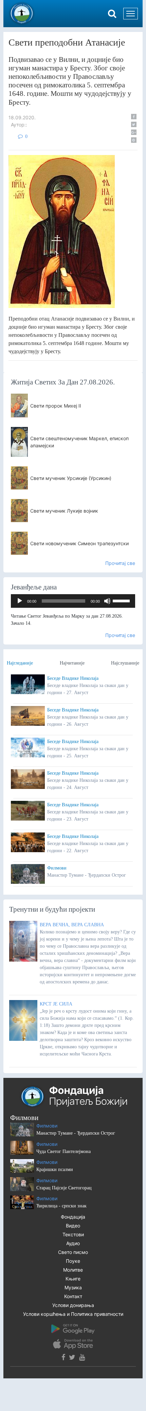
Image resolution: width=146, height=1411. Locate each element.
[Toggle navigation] (130, 13)
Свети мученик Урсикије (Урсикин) (70, 478)
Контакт (73, 1296)
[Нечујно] (107, 601)
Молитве (73, 1270)
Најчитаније (72, 663)
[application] (73, 601)
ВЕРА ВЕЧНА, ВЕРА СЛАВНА (72, 924)
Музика (73, 1287)
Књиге (73, 1278)
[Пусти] (19, 601)
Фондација (73, 1217)
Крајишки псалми (54, 1169)
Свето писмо (73, 1252)
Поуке (73, 1261)
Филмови (57, 868)
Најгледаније (20, 663)
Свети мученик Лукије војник (64, 511)
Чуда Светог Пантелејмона (63, 1151)
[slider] (122, 600)
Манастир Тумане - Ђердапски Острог (75, 1133)
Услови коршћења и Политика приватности (73, 1314)
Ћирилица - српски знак (61, 1205)
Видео (73, 1225)
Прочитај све (120, 563)
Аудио (73, 1243)
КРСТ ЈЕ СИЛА (56, 1003)
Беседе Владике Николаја (72, 678)
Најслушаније (125, 663)
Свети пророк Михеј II (55, 406)
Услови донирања (73, 1305)
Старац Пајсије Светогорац (64, 1187)
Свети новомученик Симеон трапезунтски (79, 543)
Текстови (73, 1234)
